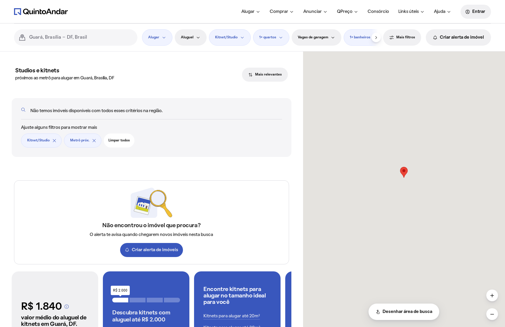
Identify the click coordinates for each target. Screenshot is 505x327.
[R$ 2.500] (137, 300)
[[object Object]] (66, 306)
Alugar (248, 12)
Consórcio (378, 12)
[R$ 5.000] (172, 300)
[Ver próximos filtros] (376, 37)
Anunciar (312, 12)
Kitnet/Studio (226, 37)
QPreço (344, 12)
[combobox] (81, 37)
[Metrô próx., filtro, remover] (94, 140)
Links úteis (408, 12)
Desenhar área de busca (407, 312)
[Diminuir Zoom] (492, 314)
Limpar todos (119, 140)
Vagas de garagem (313, 37)
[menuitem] (251, 12)
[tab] (265, 75)
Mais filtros (405, 37)
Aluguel (187, 37)
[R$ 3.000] (155, 300)
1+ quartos (267, 37)
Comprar (279, 12)
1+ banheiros (360, 37)
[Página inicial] (41, 11)
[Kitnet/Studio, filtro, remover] (54, 140)
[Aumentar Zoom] (492, 295)
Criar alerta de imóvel (462, 37)
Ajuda (439, 12)
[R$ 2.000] (120, 300)
